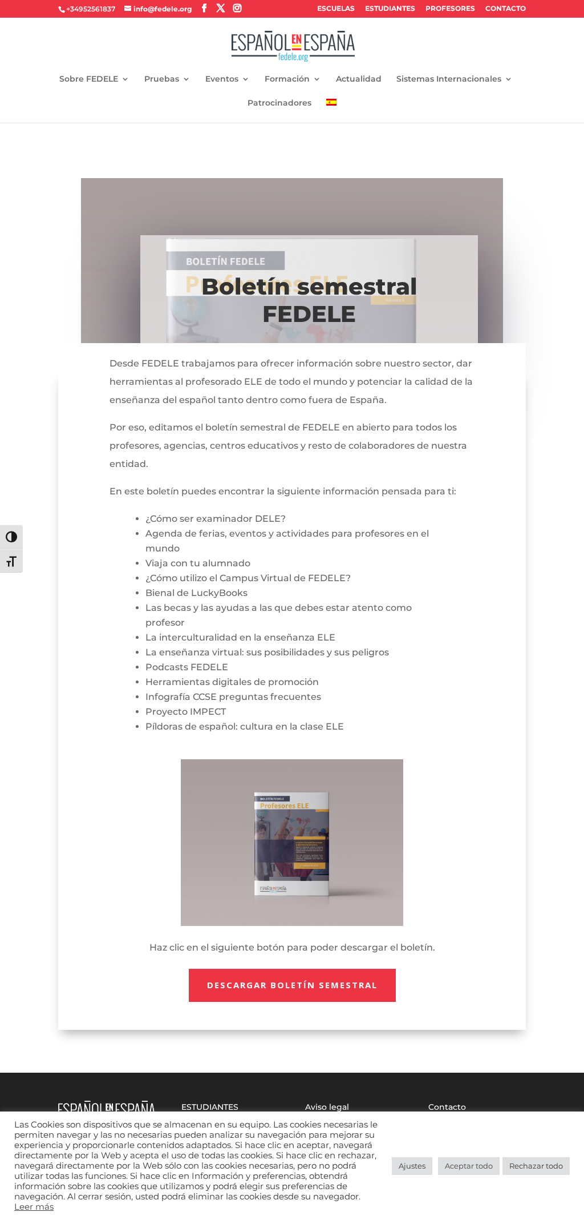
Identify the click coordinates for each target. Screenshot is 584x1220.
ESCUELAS (336, 9)
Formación (287, 79)
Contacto (447, 1107)
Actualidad (359, 79)
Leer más (34, 1207)
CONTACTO (505, 9)
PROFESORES (450, 9)
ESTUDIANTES (390, 9)
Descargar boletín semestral (292, 985)
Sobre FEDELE (88, 79)
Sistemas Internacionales (448, 79)
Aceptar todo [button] (469, 1165)
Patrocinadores (279, 103)
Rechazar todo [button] (536, 1165)
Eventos (221, 79)
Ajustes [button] (412, 1165)
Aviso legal (327, 1107)
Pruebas (161, 79)
